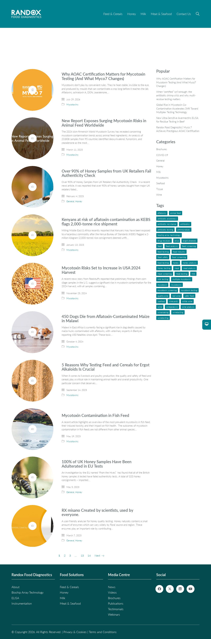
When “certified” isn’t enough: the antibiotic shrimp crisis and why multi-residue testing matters (176, 95)
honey (176, 262)
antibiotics (185, 224)
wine (160, 306)
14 (89, 555)
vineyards (173, 301)
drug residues (164, 240)
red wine (176, 295)
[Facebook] (159, 589)
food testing (163, 262)
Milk (158, 172)
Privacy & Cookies (75, 632)
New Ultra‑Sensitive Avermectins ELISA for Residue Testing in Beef (177, 119)
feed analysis (172, 246)
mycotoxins (176, 284)
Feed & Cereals (69, 587)
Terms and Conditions (103, 632)
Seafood (160, 183)
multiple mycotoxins (181, 279)
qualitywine (163, 295)
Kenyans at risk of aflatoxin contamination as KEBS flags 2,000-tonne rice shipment (106, 221)
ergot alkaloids (189, 240)
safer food (189, 295)
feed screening (189, 246)
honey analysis (189, 262)
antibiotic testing (165, 229)
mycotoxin (162, 284)
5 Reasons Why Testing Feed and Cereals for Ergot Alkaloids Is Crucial (106, 367)
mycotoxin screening (167, 290)
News (111, 587)
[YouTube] (191, 589)
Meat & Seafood (70, 603)
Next (98, 555)
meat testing (181, 273)
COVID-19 (162, 155)
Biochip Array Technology (169, 235)
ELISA (177, 240)
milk (193, 273)
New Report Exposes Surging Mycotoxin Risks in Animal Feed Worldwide (104, 123)
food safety (163, 257)
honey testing (164, 268)
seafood (161, 301)
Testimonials (115, 609)
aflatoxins (162, 213)
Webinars (114, 614)
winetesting (163, 317)
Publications (115, 603)
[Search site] (197, 14)
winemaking (163, 312)
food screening (179, 257)
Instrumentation (22, 603)
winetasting (178, 312)
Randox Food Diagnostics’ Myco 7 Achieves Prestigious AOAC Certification (177, 129)
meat (177, 268)
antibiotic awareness (167, 218)
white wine (187, 301)
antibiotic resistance (167, 224)
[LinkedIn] (180, 589)
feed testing (163, 251)
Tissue (159, 189)
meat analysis (189, 268)
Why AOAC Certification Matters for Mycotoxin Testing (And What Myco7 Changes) (103, 76)
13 (82, 555)
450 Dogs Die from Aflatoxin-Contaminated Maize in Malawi (106, 318)
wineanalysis (172, 306)
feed (160, 246)
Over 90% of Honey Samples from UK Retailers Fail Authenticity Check (106, 173)
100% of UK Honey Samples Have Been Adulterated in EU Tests (96, 464)
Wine (159, 194)
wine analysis (188, 306)
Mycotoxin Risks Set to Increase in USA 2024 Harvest (101, 270)
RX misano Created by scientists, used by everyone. (97, 512)
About (15, 587)
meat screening (165, 273)
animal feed (175, 213)
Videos (112, 592)
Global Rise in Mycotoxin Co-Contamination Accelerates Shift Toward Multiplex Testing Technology (177, 108)
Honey (78, 201)
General (70, 201)
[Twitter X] (170, 589)
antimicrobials (183, 229)
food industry (179, 251)
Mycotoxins (72, 104)
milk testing (163, 279)
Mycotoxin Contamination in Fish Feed (95, 415)
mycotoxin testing (189, 290)
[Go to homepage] (26, 14)
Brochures (161, 149)
